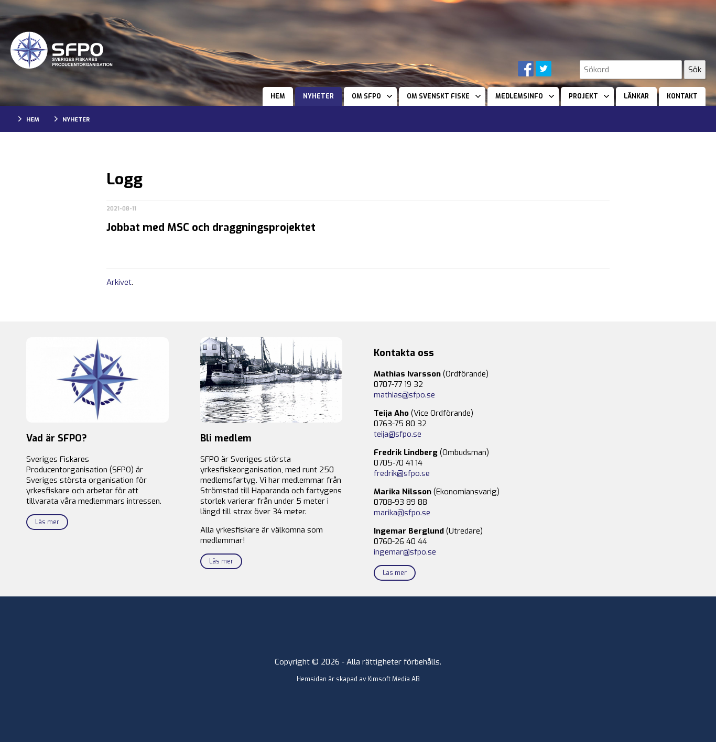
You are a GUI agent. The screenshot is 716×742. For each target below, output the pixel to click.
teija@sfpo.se (397, 434)
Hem (277, 96)
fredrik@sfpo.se (402, 473)
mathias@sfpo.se (404, 395)
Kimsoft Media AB (393, 679)
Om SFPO (366, 96)
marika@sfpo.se (402, 512)
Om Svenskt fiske (438, 96)
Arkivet (119, 282)
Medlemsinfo (519, 96)
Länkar (636, 96)
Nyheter (318, 96)
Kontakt (682, 96)
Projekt (583, 96)
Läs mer (47, 522)
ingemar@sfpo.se (405, 552)
